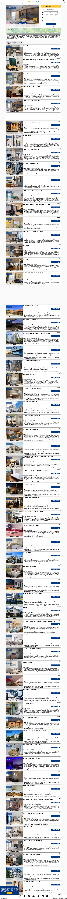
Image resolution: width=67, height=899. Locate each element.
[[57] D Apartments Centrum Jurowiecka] (14, 846)
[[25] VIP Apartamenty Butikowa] (14, 407)
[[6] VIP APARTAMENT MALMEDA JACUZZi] (14, 127)
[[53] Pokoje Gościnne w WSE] (14, 791)
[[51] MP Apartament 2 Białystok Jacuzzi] (14, 763)
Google (17, 886)
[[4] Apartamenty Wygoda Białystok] (14, 92)
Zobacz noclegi (55, 48)
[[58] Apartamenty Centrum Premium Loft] (14, 859)
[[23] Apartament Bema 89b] (14, 379)
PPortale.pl (5, 898)
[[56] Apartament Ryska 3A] (14, 832)
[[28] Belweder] (14, 448)
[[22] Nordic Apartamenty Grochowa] (14, 366)
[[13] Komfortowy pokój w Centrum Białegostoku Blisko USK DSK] (14, 223)
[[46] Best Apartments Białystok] (14, 695)
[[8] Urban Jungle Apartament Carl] (14, 155)
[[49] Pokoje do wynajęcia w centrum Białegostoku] (14, 736)
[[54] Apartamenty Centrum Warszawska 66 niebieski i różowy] (14, 804)
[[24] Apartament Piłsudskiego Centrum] (14, 393)
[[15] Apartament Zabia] (14, 250)
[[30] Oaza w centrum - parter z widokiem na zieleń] (14, 475)
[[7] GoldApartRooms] (14, 141)
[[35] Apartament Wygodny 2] (14, 544)
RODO (6, 891)
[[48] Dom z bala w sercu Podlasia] (14, 722)
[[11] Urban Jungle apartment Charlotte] (14, 196)
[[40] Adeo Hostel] (14, 613)
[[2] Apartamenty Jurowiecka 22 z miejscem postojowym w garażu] (14, 64)
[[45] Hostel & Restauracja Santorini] (14, 681)
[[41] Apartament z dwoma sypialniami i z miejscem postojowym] (14, 626)
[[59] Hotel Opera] (14, 873)
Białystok (8, 46)
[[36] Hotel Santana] (14, 558)
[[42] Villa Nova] (14, 640)
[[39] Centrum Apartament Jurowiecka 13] (14, 599)
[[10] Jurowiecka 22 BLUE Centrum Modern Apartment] (14, 182)
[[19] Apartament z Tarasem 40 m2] (14, 325)
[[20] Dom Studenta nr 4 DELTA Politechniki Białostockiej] (14, 338)
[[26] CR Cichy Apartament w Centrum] (14, 421)
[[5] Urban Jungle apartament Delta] (14, 106)
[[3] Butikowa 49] (14, 78)
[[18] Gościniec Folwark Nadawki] (14, 311)
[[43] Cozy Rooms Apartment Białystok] (14, 654)
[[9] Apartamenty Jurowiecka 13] (14, 168)
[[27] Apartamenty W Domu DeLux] (14, 434)
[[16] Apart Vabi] (14, 264)
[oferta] (13, 56)
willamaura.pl (33, 1)
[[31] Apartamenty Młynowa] (14, 489)
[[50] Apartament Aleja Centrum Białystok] (14, 750)
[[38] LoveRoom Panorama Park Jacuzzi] (14, 585)
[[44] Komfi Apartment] (14, 667)
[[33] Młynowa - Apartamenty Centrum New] (14, 517)
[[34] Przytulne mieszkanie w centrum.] (14, 530)
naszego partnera (33, 358)
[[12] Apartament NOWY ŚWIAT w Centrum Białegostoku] (14, 209)
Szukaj (51, 24)
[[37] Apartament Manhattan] (14, 571)
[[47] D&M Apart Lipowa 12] (14, 708)
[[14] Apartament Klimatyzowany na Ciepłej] (14, 237)
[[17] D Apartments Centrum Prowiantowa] (14, 278)
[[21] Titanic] (14, 352)
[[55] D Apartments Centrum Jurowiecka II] (14, 818)
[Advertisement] (33, 295)
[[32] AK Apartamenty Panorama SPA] (14, 503)
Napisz (66, 898)
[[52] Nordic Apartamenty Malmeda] (14, 777)
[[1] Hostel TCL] (14, 51)
